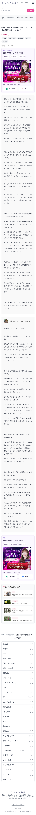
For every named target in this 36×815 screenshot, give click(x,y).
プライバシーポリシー (18, 805)
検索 (31, 10)
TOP (2, 17)
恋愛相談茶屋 (10, 17)
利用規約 (18, 808)
